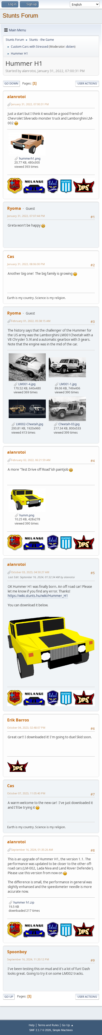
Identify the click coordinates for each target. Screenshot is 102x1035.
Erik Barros (18, 720)
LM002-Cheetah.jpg (29, 424)
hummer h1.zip (23, 902)
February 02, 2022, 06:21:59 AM (31, 460)
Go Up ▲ (68, 1025)
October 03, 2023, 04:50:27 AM (30, 572)
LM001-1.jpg (67, 384)
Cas (10, 256)
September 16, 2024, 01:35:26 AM (32, 849)
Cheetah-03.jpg (68, 424)
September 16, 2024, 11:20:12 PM (28, 959)
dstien (70, 46)
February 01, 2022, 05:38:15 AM (31, 321)
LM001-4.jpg (26, 384)
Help (32, 1025)
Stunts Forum (20, 15)
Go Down (11, 83)
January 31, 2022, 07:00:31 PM (30, 104)
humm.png (26, 515)
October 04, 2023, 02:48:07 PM (26, 727)
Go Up (8, 996)
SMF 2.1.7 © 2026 (40, 1030)
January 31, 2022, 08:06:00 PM (26, 264)
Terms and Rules (48, 1025)
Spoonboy (17, 951)
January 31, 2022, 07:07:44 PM (26, 216)
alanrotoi (16, 96)
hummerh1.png (29, 158)
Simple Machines (62, 1030)
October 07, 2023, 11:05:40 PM (26, 793)
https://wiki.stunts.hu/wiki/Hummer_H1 (38, 595)
